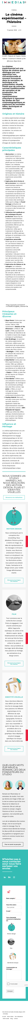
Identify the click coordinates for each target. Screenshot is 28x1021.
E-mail (8, 911)
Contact (16, 1018)
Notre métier (10, 1016)
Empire (9, 372)
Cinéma (14, 10)
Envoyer (10, 991)
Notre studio (6, 1018)
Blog (11, 1018)
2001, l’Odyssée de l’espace (12, 56)
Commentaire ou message (11, 968)
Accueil (4, 1016)
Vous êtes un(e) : (11, 905)
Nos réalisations (19, 1016)
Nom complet (11, 898)
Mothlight (10, 351)
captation (5, 814)
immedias (5, 1014)
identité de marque (18, 829)
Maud (4, 804)
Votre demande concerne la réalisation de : (13, 919)
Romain (4, 794)
